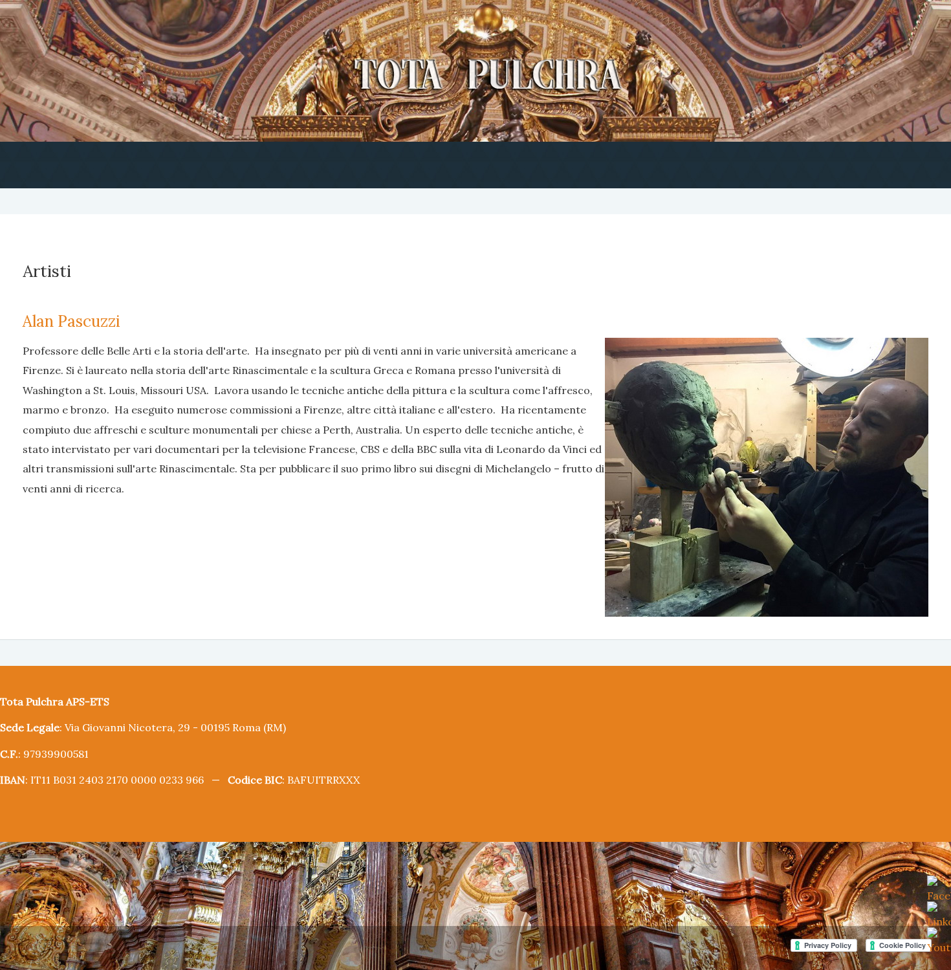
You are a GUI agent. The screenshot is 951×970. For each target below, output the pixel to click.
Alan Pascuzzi (67, 318)
